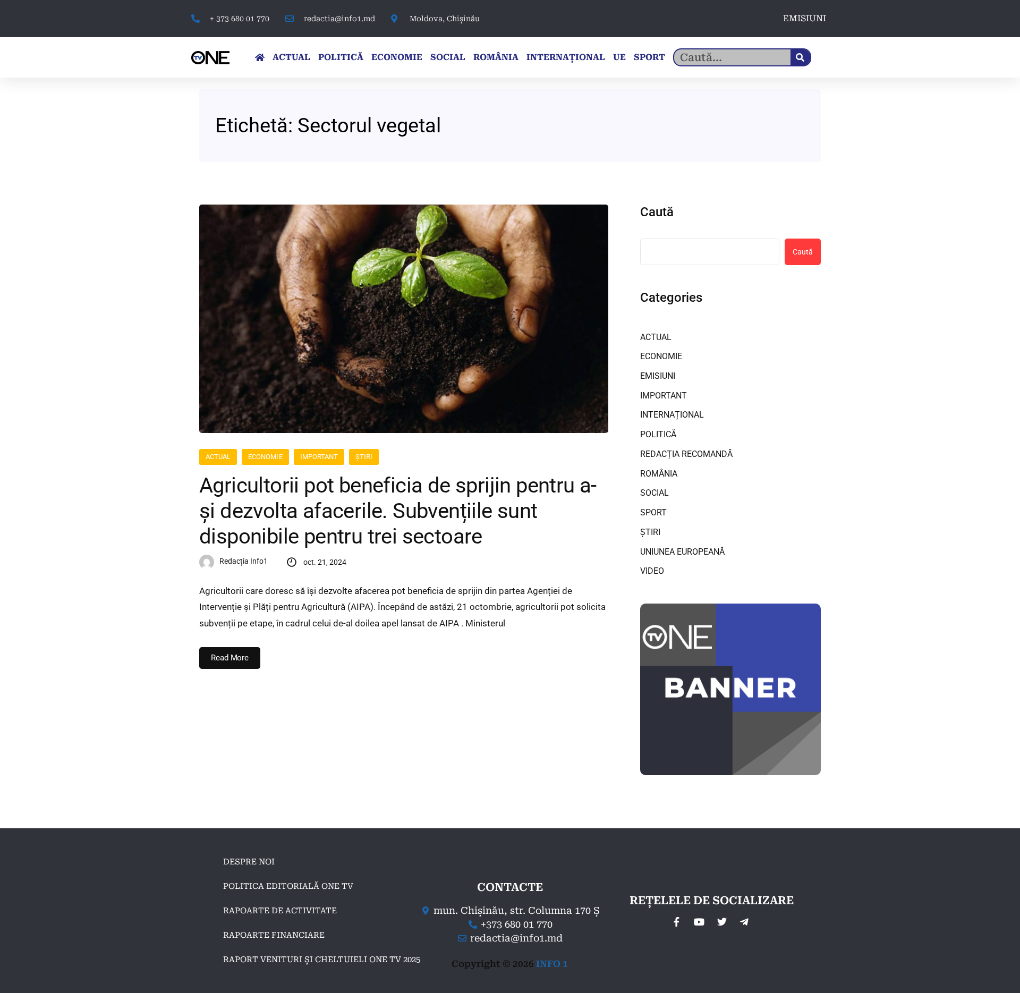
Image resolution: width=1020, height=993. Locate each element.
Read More (230, 658)
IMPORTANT (319, 457)
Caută (657, 212)
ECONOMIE (396, 57)
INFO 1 (552, 963)
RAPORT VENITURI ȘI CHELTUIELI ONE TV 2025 (321, 959)
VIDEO (652, 571)
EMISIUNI (804, 18)
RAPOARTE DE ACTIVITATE (280, 910)
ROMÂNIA (495, 57)
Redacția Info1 (243, 561)
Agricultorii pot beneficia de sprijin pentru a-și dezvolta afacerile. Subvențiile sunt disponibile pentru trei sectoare (398, 511)
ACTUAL (291, 57)
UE (619, 57)
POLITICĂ (340, 57)
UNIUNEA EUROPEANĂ (682, 552)
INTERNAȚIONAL (565, 57)
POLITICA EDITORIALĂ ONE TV (288, 886)
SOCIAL (447, 57)
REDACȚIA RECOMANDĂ (686, 454)
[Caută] (800, 57)
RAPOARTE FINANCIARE (274, 935)
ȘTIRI (363, 457)
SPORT (649, 57)
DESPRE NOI (249, 862)
